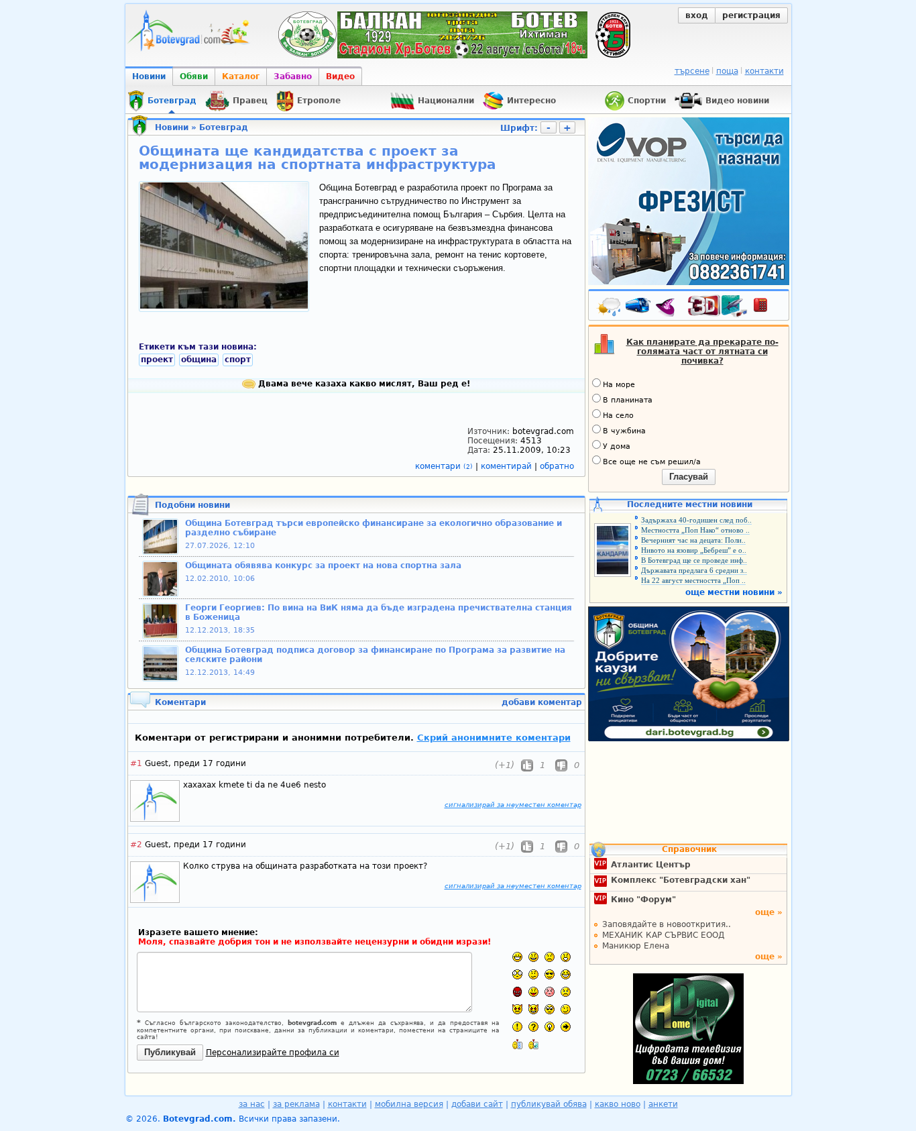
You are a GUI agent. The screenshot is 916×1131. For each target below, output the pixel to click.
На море (619, 384)
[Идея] (550, 1027)
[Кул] (550, 974)
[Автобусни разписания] (639, 308)
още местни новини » (734, 592)
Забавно (293, 76)
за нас (252, 1104)
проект (157, 359)
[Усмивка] (533, 957)
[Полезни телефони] (767, 308)
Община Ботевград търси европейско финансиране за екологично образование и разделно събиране (373, 528)
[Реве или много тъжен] (566, 992)
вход (696, 15)
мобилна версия (409, 1104)
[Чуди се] (550, 1009)
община (199, 359)
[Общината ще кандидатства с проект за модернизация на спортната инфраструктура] (224, 306)
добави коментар (542, 702)
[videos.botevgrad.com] (533, 1044)
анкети (663, 1104)
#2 (136, 844)
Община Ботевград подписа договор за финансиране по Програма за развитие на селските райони (375, 654)
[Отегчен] (550, 992)
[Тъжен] (550, 957)
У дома (616, 446)
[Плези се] (533, 992)
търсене (692, 71)
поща (727, 71)
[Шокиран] (517, 974)
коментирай (507, 466)
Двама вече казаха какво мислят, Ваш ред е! (362, 383)
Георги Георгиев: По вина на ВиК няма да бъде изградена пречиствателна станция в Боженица (378, 612)
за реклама (296, 1104)
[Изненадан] (566, 957)
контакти (764, 71)
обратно (557, 466)
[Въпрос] (533, 1027)
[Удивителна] (517, 1027)
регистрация (751, 15)
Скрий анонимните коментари (494, 738)
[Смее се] (566, 974)
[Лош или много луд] (517, 1009)
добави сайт (477, 1104)
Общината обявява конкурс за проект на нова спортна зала (323, 565)
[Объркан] (533, 974)
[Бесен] (517, 992)
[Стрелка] (566, 1027)
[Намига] (566, 1009)
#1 (136, 763)
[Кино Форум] (718, 306)
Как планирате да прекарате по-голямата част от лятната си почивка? (702, 351)
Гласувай (688, 477)
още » (769, 912)
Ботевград (223, 127)
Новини (149, 76)
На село (618, 415)
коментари (444, 466)
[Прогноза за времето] (609, 308)
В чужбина (624, 431)
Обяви (194, 76)
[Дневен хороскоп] (668, 308)
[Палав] (533, 1009)
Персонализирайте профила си (272, 1052)
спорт (238, 359)
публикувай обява (549, 1104)
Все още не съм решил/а (652, 461)
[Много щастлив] (517, 957)
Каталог (241, 76)
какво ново (617, 1104)
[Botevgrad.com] (517, 1044)
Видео (340, 76)
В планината (627, 400)
